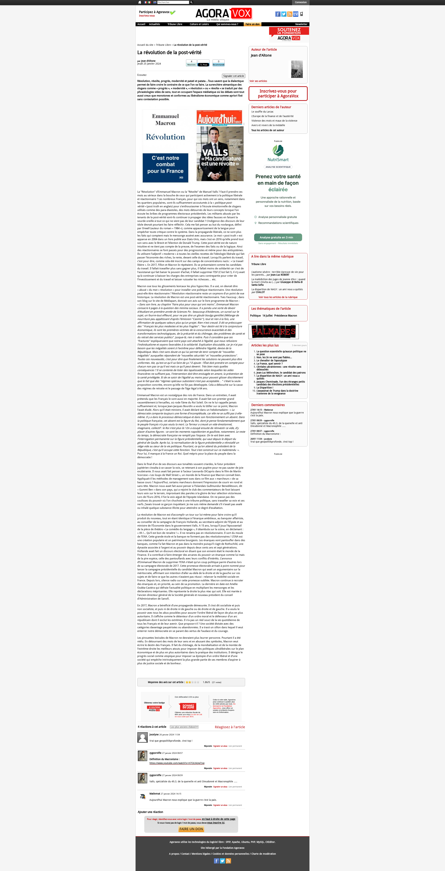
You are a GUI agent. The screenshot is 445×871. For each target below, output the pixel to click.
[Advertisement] (199, 35)
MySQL (260, 842)
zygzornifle (155, 753)
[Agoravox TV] (154, 2)
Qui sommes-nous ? (227, 24)
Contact (185, 853)
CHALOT (260, 292)
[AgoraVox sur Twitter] (283, 15)
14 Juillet (267, 315)
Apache (236, 842)
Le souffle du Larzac (262, 111)
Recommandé (218, 65)
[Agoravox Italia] (149, 2)
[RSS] (289, 15)
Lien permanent (235, 746)
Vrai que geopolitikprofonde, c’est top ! (271, 441)
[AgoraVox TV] (295, 15)
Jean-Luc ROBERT (280, 274)
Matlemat (154, 793)
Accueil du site (145, 44)
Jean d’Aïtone (148, 60)
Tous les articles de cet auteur (267, 130)
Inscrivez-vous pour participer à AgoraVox (278, 93)
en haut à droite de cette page (218, 819)
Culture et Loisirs (199, 24)
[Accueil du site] (224, 20)
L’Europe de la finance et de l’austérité (273, 116)
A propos (174, 853)
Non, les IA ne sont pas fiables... (274, 357)
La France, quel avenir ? (270, 363)
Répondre (208, 746)
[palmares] (274, 338)
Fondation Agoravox (233, 847)
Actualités (154, 24)
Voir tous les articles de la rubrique (278, 297)
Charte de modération (263, 853)
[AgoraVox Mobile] (301, 15)
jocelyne (154, 734)
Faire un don (253, 24)
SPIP (228, 842)
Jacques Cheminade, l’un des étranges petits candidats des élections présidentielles (281, 383)
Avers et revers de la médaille (268, 125)
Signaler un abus (220, 746)
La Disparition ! (265, 387)
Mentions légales (201, 853)
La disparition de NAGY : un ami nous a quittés (277, 289)
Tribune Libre (175, 24)
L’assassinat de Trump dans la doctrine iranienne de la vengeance (277, 392)
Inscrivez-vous (147, 15)
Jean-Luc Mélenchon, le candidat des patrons (281, 372)
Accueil (141, 24)
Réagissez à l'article (230, 727)
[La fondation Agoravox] (289, 41)
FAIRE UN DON (191, 829)
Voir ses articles (258, 81)
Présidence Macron (285, 315)
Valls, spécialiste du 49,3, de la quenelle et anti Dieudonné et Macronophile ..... (276, 424)
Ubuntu (245, 842)
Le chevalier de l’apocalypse (272, 360)
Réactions (191, 65)
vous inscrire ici (215, 822)
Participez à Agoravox (154, 12)
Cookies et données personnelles (231, 853)
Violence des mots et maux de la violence (274, 120)
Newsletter (301, 24)
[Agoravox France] (145, 2)
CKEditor (270, 842)
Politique (255, 315)
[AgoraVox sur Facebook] (278, 15)
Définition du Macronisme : (265, 433)
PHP (253, 842)
